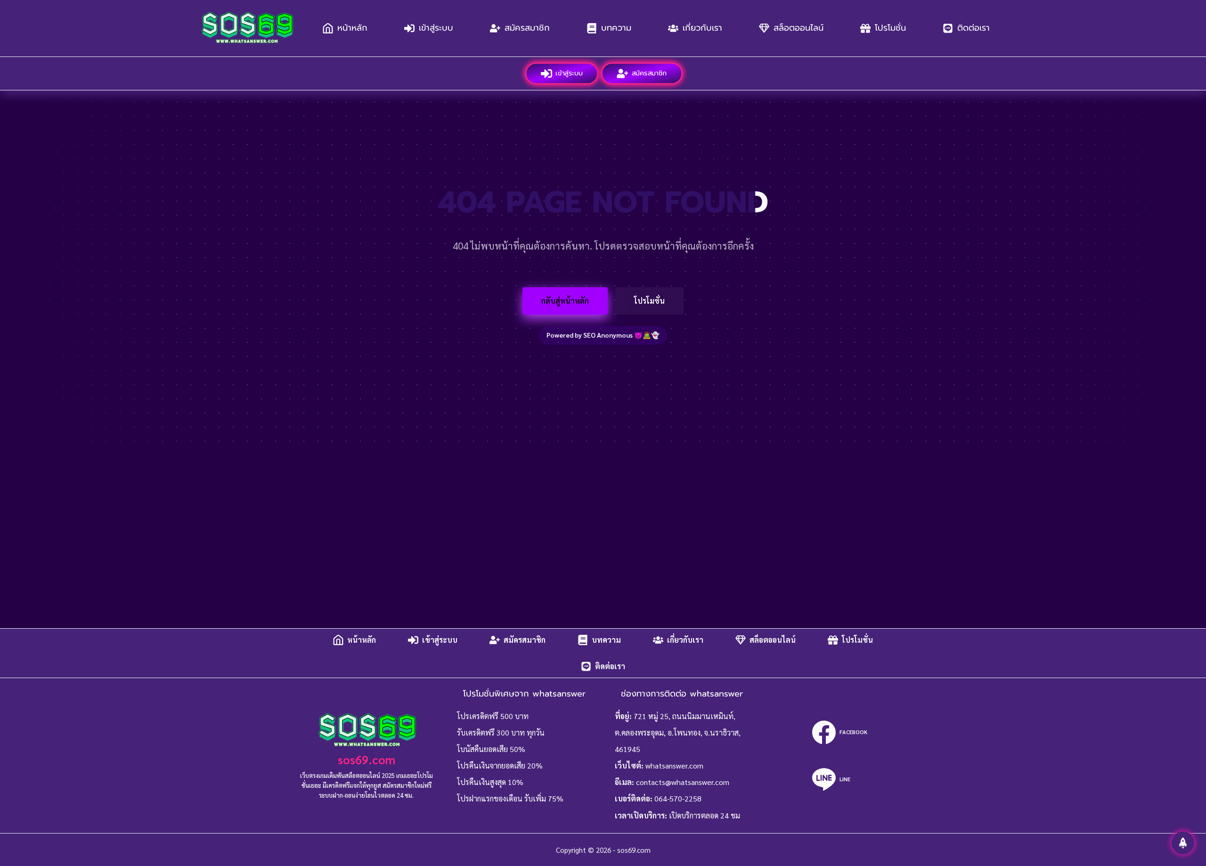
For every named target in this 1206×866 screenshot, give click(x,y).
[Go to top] (1183, 843)
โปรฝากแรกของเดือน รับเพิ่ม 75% (510, 798)
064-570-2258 (677, 798)
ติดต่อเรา (973, 27)
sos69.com (366, 759)
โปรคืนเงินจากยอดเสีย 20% (500, 765)
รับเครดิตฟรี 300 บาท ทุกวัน (501, 732)
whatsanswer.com (674, 765)
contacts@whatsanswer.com (682, 782)
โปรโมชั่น (890, 27)
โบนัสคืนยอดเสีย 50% (491, 749)
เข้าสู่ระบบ (436, 27)
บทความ (616, 27)
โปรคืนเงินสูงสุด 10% (490, 782)
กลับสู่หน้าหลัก (565, 301)
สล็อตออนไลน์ (798, 27)
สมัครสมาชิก (527, 27)
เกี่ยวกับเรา (702, 27)
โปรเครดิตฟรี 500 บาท (493, 716)
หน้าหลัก (352, 27)
